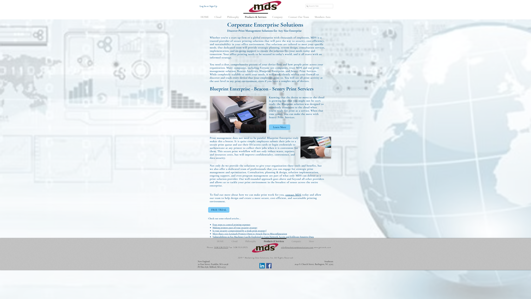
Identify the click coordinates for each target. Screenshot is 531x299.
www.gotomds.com (322, 247)
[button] (322, 16)
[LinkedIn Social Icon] (262, 265)
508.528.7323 (221, 247)
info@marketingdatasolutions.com (297, 247)
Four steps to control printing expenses (231, 224)
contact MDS (293, 194)
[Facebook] (269, 265)
